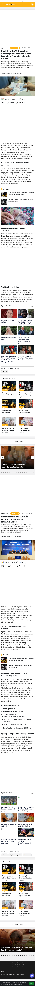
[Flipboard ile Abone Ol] (22, 99)
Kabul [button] (31, 983)
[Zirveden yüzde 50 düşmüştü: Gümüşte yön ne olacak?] (17, 202)
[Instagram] (23, 964)
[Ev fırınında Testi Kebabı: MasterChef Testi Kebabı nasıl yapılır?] (17, 940)
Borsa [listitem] (4, 855)
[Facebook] (12, 964)
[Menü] (3, 4)
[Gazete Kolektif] (11, 4)
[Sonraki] (32, 457)
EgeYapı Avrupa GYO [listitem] (15, 855)
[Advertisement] (17, 28)
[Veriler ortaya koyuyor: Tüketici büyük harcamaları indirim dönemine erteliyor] (26, 407)
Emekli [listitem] (4, 371)
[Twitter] (17, 964)
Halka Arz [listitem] (27, 855)
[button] (32, 4)
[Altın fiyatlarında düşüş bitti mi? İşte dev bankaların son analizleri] (17, 194)
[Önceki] (2, 457)
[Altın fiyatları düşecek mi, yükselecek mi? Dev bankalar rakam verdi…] (9, 407)
